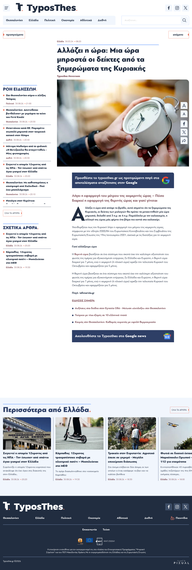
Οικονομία (67, 20)
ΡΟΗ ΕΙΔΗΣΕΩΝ (19, 89)
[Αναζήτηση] (184, 20)
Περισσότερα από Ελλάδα (46, 410)
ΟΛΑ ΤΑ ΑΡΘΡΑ (12, 213)
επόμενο (178, 35)
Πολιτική (49, 20)
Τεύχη (106, 529)
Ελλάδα (33, 20)
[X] (185, 8)
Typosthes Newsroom (68, 76)
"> (117, 180)
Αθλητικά (86, 20)
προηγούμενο (14, 35)
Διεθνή (102, 20)
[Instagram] (177, 8)
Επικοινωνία (89, 529)
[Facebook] (168, 8)
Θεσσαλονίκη (14, 20)
